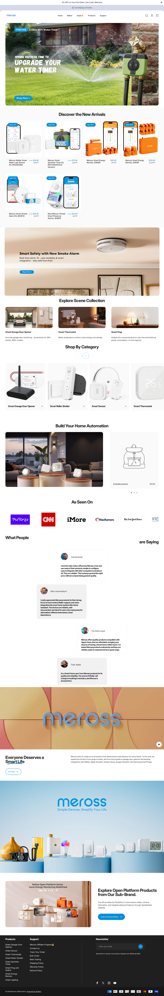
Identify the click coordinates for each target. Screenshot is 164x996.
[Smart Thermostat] (82, 317)
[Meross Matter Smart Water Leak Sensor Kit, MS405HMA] (78, 473)
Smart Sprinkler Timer (12, 963)
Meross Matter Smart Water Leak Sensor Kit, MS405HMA (18, 162)
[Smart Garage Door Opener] (29, 317)
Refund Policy (36, 970)
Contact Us (35, 948)
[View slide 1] (131, 492)
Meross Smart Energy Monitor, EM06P (96, 161)
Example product (120, 484)
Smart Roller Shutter (14, 958)
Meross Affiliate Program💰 (42, 945)
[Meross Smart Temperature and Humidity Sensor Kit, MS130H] (54, 467)
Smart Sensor (11, 951)
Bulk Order (34, 956)
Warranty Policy (37, 967)
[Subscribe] (140, 946)
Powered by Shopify (34, 991)
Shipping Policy (37, 963)
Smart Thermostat (13, 954)
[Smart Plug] (135, 317)
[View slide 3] (137, 492)
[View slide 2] (134, 492)
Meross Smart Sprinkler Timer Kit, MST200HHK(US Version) (56, 163)
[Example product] (24, 472)
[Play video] (82, 719)
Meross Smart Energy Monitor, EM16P (134, 161)
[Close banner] (161, 2)
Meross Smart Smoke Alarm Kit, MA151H (18, 215)
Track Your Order (37, 952)
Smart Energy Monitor (11, 975)
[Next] (86, 356)
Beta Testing (35, 959)
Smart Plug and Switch (12, 969)
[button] (159, 744)
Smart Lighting (11, 980)
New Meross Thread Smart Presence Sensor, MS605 (56, 216)
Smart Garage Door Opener (13, 946)
